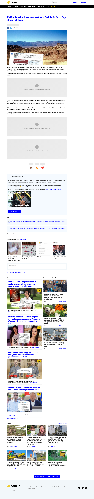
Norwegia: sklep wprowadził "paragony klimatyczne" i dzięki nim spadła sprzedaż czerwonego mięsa (54, 321)
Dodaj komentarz (12, 265)
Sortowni (22, 240)
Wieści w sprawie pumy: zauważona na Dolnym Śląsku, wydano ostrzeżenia (57, 464)
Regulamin (66, 486)
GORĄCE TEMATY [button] (31, 6)
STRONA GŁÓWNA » (14, 211)
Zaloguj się (75, 2)
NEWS (9, 6)
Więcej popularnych (12, 418)
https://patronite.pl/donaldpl (53, 189)
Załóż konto (83, 2)
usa (17, 24)
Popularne (38, 486)
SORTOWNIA (15, 6)
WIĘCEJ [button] (52, 6)
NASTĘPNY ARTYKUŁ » (53, 476)
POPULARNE (41, 6)
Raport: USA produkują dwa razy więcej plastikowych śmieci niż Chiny (54, 344)
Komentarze (32, 486)
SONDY (47, 6)
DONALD (8, 12)
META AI (40, 257)
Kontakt (55, 486)
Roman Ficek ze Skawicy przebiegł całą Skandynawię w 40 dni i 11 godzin (36, 464)
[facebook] (8, 28)
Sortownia (24, 187)
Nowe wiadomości (63, 423)
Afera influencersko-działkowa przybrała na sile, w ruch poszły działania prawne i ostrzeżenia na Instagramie (36, 441)
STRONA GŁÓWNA (39, 476)
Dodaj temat (60, 486)
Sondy (52, 486)
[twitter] (11, 28)
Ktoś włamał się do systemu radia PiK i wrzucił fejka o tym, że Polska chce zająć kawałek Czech (57, 440)
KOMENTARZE (23, 6)
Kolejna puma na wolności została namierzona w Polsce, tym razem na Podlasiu (15, 440)
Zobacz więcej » (11, 312)
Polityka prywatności (31, 488)
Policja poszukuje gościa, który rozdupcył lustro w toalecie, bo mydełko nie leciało (13, 260)
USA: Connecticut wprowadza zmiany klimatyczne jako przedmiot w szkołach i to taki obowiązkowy (53, 296)
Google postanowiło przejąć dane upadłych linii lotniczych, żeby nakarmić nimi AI (16, 464)
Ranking (43, 486)
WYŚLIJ (17, 27)
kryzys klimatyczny (12, 24)
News (28, 486)
